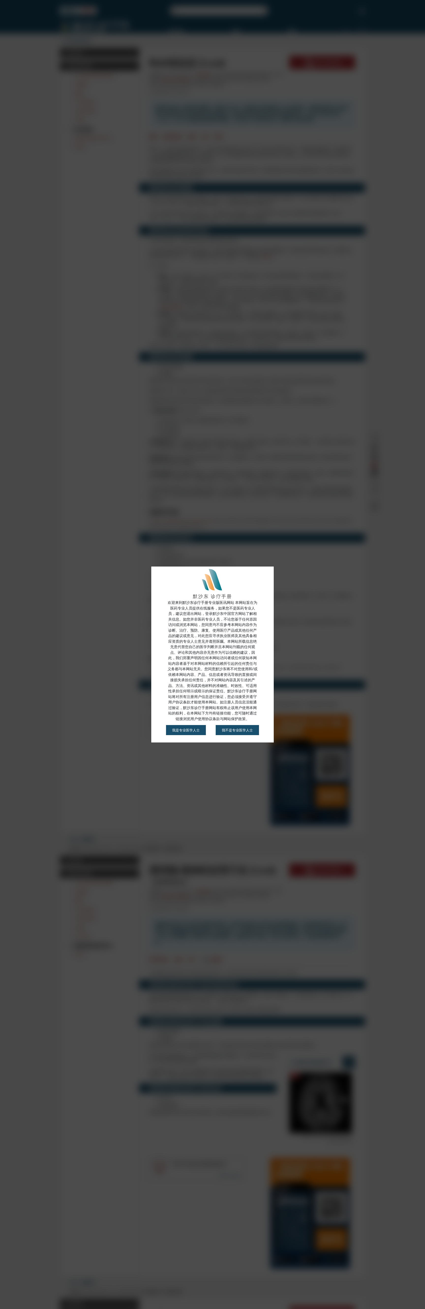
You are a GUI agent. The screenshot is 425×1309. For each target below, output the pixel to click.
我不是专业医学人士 (237, 730)
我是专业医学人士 (186, 730)
